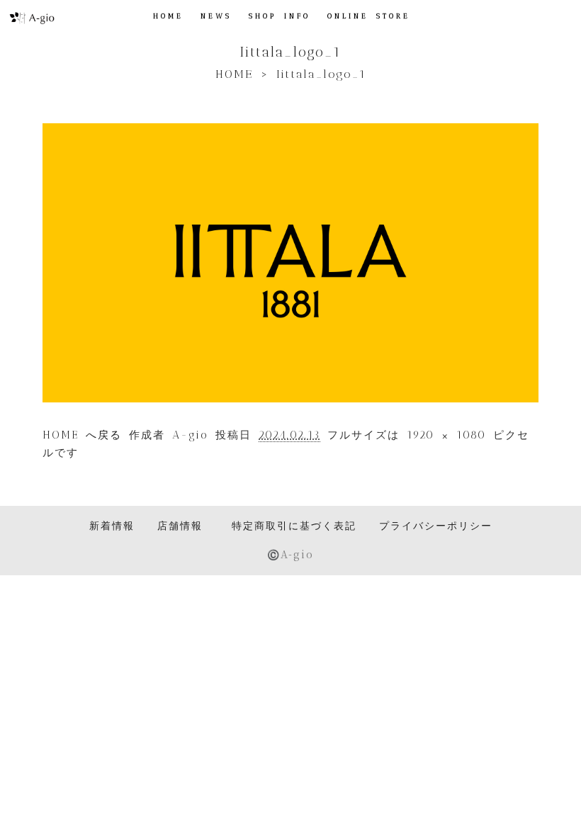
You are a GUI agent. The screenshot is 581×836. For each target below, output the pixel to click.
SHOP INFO (279, 16)
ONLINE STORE (368, 16)
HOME (168, 16)
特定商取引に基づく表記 (294, 525)
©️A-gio (290, 554)
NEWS (216, 16)
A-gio (190, 435)
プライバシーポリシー (435, 525)
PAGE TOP (555, 797)
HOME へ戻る (82, 435)
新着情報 (112, 525)
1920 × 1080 (446, 435)
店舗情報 (180, 525)
